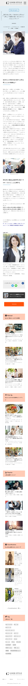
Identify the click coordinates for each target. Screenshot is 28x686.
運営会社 (11, 679)
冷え (13, 642)
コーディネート (10, 630)
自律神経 (8, 653)
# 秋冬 (20, 601)
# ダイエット (8, 419)
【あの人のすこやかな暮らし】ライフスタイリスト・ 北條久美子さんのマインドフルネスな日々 (13, 360)
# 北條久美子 (15, 340)
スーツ (16, 633)
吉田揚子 (8, 644)
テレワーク (13, 514)
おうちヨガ (9, 624)
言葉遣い (15, 516)
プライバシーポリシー (21, 679)
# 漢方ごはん (18, 421)
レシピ (8, 642)
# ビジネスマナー (7, 26)
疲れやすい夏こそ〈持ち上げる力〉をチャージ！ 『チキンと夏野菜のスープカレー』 (13, 417)
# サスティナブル (13, 441)
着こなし (17, 647)
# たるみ (14, 419)
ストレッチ (9, 633)
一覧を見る (14, 304)
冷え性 (19, 642)
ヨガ (16, 639)
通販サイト (4, 679)
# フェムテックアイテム (13, 442)
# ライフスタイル (18, 362)
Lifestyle (7, 356)
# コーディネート (18, 560)
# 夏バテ (12, 421)
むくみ (16, 624)
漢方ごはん (9, 647)
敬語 (10, 516)
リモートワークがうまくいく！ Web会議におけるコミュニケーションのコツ (14, 336)
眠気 (15, 494)
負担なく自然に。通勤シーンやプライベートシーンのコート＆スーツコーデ (18, 556)
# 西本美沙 (9, 444)
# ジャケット (17, 578)
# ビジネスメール (15, 26)
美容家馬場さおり (16, 650)
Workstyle (7, 333)
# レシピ (19, 419)
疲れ (11, 494)
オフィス (7, 514)
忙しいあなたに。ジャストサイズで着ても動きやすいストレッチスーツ (18, 573)
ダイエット (18, 636)
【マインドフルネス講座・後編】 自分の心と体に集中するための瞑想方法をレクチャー (13, 381)
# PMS (7, 441)
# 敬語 (12, 28)
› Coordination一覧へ (14, 608)
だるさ (7, 494)
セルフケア (9, 636)
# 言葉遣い (16, 28)
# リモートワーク (17, 339)
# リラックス (16, 385)
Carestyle (7, 378)
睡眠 (18, 494)
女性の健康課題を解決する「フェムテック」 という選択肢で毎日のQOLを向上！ (14, 438)
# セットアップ (18, 597)
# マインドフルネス (9, 362)
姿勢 (15, 644)
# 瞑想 (13, 464)
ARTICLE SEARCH (1, 15)
